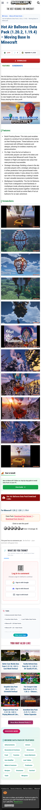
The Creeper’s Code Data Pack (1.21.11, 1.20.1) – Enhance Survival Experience (30, 689)
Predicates (28, 765)
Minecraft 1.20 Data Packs (13, 623)
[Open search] (38, 2)
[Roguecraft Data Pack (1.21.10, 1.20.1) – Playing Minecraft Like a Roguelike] (10, 701)
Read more (18, 802)
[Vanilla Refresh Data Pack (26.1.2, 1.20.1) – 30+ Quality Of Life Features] (30, 655)
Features (6, 66)
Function (16, 755)
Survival (32, 770)
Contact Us (5, 789)
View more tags (20, 635)
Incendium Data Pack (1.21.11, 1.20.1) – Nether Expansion (30, 712)
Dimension (30, 750)
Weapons (24, 775)
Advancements (10, 745)
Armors (27, 745)
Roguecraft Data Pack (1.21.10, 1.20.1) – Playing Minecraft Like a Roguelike (10, 712)
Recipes (7, 770)
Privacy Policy (28, 789)
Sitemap (37, 789)
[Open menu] (2, 2)
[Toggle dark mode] (7, 3)
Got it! (9, 806)
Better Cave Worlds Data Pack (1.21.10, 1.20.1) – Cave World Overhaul (10, 666)
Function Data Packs (11, 619)
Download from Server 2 (15, 519)
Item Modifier (9, 760)
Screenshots (17, 66)
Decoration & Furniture (12, 750)
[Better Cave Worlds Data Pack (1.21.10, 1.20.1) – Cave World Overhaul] (10, 655)
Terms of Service (16, 789)
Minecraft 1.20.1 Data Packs (13, 627)
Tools (6, 775)
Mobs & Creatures (11, 765)
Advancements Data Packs (13, 615)
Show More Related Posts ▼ (20, 722)
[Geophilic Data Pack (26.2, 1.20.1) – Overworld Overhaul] (10, 678)
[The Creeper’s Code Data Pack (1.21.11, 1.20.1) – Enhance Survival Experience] (30, 678)
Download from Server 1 (23, 516)
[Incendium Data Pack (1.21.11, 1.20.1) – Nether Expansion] (30, 701)
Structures (19, 770)
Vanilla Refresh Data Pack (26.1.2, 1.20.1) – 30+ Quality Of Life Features (30, 666)
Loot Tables (27, 760)
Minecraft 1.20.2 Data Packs (13, 632)
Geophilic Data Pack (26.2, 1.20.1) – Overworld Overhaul (11, 689)
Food (6, 755)
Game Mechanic (30, 755)
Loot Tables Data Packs (29, 619)
